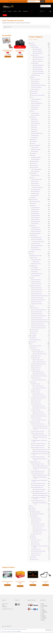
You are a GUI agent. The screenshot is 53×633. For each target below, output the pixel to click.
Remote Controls (35, 165)
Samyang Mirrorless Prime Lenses (40, 407)
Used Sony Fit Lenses (36, 555)
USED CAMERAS (34, 515)
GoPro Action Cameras (37, 259)
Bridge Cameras (34, 265)
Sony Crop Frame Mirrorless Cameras (39, 325)
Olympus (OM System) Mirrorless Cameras (40, 319)
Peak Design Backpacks (38, 53)
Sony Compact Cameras (37, 301)
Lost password (44, 611)
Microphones (34, 153)
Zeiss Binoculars (36, 223)
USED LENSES (34, 537)
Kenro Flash (35, 125)
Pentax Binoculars (36, 217)
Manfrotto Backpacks (38, 51)
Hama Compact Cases (38, 59)
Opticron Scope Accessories (39, 241)
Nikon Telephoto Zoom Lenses (38, 433)
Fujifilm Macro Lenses (37, 355)
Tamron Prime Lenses (37, 417)
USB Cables (34, 197)
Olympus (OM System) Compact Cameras (40, 295)
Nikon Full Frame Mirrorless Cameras (39, 315)
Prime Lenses (34, 381)
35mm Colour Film (36, 105)
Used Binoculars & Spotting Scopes (38, 513)
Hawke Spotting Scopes (37, 237)
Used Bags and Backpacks (36, 511)
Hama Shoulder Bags (38, 67)
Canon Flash (35, 119)
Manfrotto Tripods (36, 185)
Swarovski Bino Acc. (36, 219)
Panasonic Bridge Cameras (37, 273)
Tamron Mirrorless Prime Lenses (40, 419)
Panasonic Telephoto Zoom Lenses (39, 443)
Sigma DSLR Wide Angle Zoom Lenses (40, 493)
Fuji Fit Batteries (36, 81)
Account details (44, 605)
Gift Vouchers (34, 337)
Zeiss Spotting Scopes (37, 249)
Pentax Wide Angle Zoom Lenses (38, 485)
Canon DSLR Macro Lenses (38, 351)
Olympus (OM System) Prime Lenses (39, 397)
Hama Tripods (35, 181)
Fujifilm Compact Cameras (37, 289)
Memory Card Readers (37, 149)
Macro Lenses (34, 347)
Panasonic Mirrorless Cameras (38, 323)
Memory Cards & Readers (36, 145)
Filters (33, 111)
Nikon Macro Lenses (36, 357)
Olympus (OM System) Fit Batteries (39, 85)
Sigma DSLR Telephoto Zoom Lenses (40, 449)
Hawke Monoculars (36, 227)
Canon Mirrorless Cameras (37, 311)
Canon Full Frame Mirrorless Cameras (39, 309)
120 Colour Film (35, 101)
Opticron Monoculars (36, 229)
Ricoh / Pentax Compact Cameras (39, 299)
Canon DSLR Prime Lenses (38, 385)
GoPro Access (36, 261)
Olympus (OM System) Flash (38, 133)
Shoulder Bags (35, 63)
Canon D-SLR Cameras (37, 279)
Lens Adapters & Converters (36, 345)
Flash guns (33, 117)
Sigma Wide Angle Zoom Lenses (38, 491)
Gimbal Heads (34, 139)
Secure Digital (35, 151)
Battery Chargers (35, 91)
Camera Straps (34, 93)
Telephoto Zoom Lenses (36, 421)
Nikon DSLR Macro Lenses (38, 359)
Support (43, 619)
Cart (42, 607)
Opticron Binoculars (36, 215)
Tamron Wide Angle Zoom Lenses (39, 500)
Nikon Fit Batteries (36, 83)
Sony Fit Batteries (36, 89)
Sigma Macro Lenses (36, 369)
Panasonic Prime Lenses (37, 399)
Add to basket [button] (7, 56)
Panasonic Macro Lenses (37, 365)
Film (32, 97)
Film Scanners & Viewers (37, 169)
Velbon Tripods (35, 195)
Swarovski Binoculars (36, 221)
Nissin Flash (35, 131)
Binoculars (33, 205)
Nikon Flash (35, 129)
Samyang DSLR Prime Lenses (39, 405)
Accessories (25, 11)
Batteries (33, 77)
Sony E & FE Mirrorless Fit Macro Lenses (40, 375)
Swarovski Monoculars (37, 231)
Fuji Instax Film (35, 107)
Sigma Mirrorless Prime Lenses (39, 413)
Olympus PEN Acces (35, 161)
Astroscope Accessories (36, 201)
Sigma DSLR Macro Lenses (38, 371)
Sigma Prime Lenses (36, 409)
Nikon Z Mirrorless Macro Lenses (40, 361)
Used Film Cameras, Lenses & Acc (38, 523)
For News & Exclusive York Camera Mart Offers (17, 1)
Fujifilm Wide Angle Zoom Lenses (39, 471)
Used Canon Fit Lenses (37, 539)
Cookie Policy (19, 631)
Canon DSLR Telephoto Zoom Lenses (40, 425)
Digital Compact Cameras (36, 285)
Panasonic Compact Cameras (38, 297)
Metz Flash (35, 127)
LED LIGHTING (34, 141)
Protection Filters (36, 115)
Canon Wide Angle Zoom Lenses (38, 463)
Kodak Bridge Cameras (37, 269)
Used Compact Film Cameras (39, 525)
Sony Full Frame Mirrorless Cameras (39, 327)
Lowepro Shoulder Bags (38, 69)
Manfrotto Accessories (38, 187)
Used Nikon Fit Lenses (37, 549)
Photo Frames (34, 163)
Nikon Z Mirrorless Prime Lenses (40, 395)
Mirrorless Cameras (35, 307)
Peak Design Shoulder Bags (39, 73)
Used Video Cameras (35, 559)
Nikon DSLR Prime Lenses (38, 393)
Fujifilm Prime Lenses (37, 389)
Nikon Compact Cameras (37, 293)
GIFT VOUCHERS (33, 335)
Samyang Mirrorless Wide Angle (39, 489)
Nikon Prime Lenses (36, 391)
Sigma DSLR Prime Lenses (38, 411)
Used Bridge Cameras (36, 517)
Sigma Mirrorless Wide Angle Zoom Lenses (41, 495)
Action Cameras (34, 257)
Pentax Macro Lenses (36, 367)
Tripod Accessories (36, 191)
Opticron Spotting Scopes (37, 239)
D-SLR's (33, 277)
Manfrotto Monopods (37, 157)
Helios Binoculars (36, 211)
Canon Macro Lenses (36, 349)
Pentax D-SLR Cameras (37, 283)
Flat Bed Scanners (36, 171)
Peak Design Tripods (36, 189)
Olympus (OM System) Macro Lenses (39, 363)
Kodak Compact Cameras (37, 291)
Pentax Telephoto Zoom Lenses (38, 445)
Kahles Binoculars (36, 213)
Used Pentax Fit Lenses (37, 553)
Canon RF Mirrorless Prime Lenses (40, 387)
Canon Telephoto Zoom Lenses (38, 423)
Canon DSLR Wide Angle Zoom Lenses (41, 465)
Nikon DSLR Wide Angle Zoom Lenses (40, 475)
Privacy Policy (44, 617)
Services (4, 11)
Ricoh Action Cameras (37, 263)
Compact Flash (35, 147)
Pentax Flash (35, 137)
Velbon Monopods (36, 159)
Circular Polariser (36, 113)
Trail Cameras (34, 333)
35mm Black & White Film (37, 103)
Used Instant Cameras (38, 527)
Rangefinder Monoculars (36, 233)
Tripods (33, 177)
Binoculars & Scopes (33, 199)
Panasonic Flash (36, 135)
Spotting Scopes (34, 235)
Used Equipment (33, 509)
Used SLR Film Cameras (38, 531)
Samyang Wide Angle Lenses (38, 487)
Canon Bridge (35, 267)
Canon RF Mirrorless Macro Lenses (40, 353)
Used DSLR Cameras (36, 521)
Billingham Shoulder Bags (38, 65)
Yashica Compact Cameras (37, 303)
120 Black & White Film (37, 99)
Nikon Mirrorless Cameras (37, 317)
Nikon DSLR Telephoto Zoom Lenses (40, 435)
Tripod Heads (34, 173)
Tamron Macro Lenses (37, 377)
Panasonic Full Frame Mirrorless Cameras (40, 321)
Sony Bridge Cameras (36, 275)
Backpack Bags (35, 47)
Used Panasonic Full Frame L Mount (39, 551)
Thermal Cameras (35, 331)
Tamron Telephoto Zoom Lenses (39, 456)
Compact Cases (35, 55)
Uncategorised (32, 507)
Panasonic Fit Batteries (37, 87)
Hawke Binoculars (36, 209)
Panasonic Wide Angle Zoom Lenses (39, 483)
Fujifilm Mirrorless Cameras (38, 313)
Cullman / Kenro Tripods (37, 179)
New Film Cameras (35, 329)
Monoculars (34, 225)
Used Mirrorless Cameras (37, 533)
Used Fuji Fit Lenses (36, 543)
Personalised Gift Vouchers (36, 339)
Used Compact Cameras (37, 519)
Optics (19, 11)
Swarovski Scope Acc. (36, 243)
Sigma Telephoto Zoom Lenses (38, 447)
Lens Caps (33, 143)
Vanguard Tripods (36, 193)
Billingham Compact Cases (39, 57)
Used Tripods (34, 557)
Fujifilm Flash (35, 121)
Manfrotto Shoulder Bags (38, 71)
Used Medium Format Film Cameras (40, 529)
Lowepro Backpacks (37, 49)
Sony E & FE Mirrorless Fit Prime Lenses (40, 415)
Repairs (31, 505)
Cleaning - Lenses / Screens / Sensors (38, 95)
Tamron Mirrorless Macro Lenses (40, 379)
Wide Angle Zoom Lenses (36, 461)
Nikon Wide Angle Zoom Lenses (38, 473)
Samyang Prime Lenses (37, 403)
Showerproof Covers (36, 75)
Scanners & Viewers (35, 167)
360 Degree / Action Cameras (37, 255)
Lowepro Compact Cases (38, 61)
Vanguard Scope (36, 247)
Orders (43, 613)
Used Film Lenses (36, 541)
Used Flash (33, 535)
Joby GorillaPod (36, 183)
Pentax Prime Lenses (36, 401)
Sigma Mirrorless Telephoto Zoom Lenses (41, 451)
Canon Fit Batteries (36, 79)
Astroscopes (34, 203)
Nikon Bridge (35, 271)
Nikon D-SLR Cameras (37, 281)
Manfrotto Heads (36, 175)
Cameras (9, 11)
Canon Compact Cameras (37, 287)
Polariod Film (35, 109)
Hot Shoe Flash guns (36, 123)
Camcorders (32, 251)
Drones (33, 305)
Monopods (33, 155)
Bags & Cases (34, 45)
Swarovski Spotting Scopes (37, 245)
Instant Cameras (33, 341)
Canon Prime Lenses (36, 383)
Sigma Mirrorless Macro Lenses (39, 373)
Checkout (43, 609)
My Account (44, 615)
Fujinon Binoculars (36, 207)
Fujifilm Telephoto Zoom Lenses (38, 431)
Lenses (15, 11)
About (43, 603)
